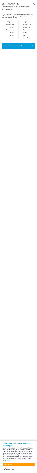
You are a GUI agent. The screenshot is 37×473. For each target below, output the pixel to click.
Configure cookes (8, 469)
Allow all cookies (8, 464)
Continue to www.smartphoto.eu (14, 46)
